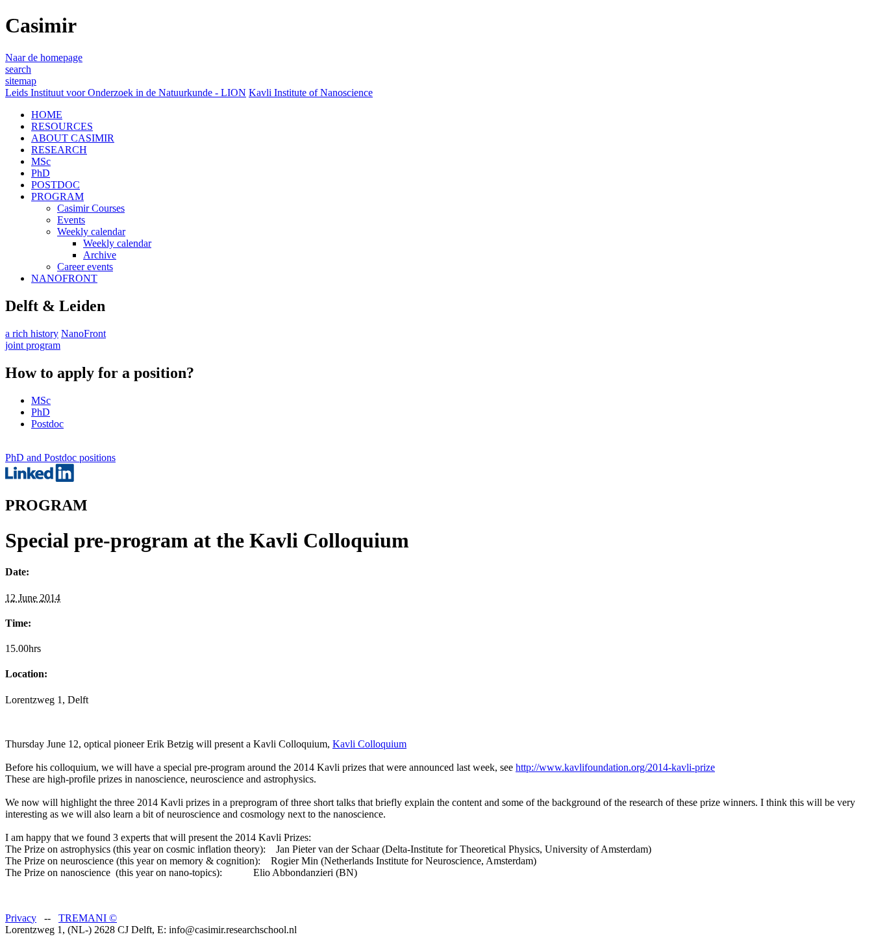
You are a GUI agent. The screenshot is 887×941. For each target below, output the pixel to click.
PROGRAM (57, 196)
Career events (85, 266)
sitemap (20, 80)
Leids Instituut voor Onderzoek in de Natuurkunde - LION (125, 92)
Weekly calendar (91, 231)
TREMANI (87, 917)
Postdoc (47, 423)
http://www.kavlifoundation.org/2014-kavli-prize (615, 767)
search (18, 69)
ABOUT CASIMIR (72, 138)
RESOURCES (62, 126)
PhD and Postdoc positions (60, 457)
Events (71, 219)
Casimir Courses (91, 208)
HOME (46, 114)
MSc (41, 161)
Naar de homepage (43, 57)
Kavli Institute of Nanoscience (311, 92)
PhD (40, 173)
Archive (99, 254)
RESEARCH (59, 149)
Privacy (20, 917)
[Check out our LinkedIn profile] (39, 478)
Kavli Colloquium (369, 743)
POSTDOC (55, 184)
